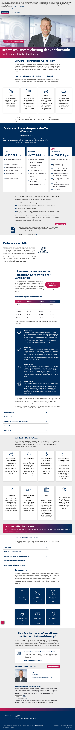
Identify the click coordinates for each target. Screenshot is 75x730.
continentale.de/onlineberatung (46, 702)
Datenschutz (41, 5)
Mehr (22, 602)
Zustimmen (5, 12)
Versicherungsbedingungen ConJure (18, 224)
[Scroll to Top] (67, 360)
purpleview (24, 698)
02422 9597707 (35, 674)
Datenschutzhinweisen (18, 6)
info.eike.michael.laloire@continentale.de (42, 677)
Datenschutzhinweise (13, 9)
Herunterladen (59, 224)
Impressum (4, 9)
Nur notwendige (16, 12)
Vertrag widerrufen (69, 726)
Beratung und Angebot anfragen (32, 660)
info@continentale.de (8, 727)
